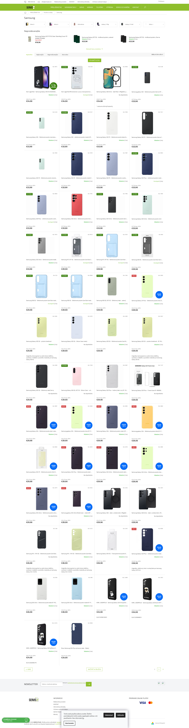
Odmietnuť (109, 715)
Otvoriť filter (94, 60)
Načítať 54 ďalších (94, 669)
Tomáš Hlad (58, 724)
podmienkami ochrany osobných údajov (77, 683)
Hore (29, 669)
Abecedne (65, 55)
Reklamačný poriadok (60, 2)
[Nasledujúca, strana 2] (159, 669)
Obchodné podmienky (83, 2)
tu (83, 718)
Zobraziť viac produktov (93, 49)
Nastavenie (69, 723)
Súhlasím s (74, 683)
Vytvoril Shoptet (160, 723)
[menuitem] (56, 7)
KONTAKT (72, 2)
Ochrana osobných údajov (99, 2)
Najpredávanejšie (53, 55)
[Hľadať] (145, 7)
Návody (55, 714)
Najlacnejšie (40, 55)
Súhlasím (120, 715)
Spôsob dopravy (57, 712)
